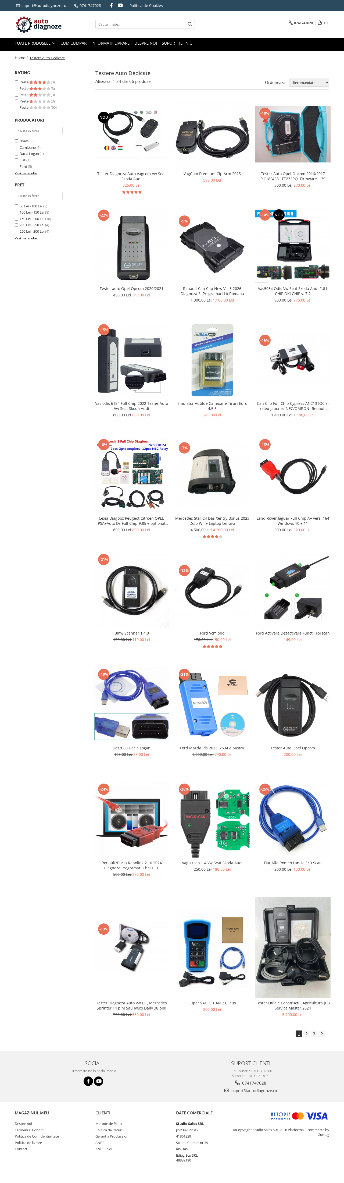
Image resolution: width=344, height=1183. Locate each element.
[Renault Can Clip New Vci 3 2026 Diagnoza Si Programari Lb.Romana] (212, 245)
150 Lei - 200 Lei (32, 218)
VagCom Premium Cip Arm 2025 (212, 173)
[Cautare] (190, 24)
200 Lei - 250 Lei (32, 224)
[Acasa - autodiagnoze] (42, 24)
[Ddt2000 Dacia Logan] (131, 705)
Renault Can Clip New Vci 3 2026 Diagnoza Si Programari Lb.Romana (212, 291)
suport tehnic (177, 43)
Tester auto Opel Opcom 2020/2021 (131, 288)
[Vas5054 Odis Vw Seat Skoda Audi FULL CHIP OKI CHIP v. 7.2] (293, 245)
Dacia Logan (29, 153)
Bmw (24, 141)
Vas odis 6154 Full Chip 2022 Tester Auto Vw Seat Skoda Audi (131, 406)
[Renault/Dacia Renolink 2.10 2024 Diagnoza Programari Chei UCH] (131, 820)
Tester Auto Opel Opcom (293, 747)
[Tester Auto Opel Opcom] (293, 705)
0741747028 (89, 5)
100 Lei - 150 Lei (32, 212)
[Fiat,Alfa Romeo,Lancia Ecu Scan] (293, 820)
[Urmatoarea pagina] (321, 1033)
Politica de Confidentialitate (37, 1136)
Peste (24, 82)
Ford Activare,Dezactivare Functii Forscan (293, 633)
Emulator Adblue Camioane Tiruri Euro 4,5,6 (212, 406)
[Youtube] (120, 5)
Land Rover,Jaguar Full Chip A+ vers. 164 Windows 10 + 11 (293, 521)
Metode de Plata (108, 1123)
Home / (22, 57)
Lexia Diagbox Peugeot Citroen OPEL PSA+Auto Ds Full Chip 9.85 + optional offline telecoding (131, 521)
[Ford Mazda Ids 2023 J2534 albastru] (212, 705)
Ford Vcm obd (212, 633)
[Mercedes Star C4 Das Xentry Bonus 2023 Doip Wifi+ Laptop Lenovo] (212, 475)
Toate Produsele (33, 43)
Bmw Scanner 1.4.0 (131, 633)
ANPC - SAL (104, 1148)
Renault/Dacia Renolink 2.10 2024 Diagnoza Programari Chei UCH (132, 865)
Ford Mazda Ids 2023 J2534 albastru (212, 747)
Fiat (23, 160)
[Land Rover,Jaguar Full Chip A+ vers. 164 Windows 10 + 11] (293, 475)
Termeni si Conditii (29, 1130)
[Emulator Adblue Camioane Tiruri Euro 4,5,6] (212, 360)
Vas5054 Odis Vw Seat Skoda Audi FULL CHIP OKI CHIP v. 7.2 (293, 291)
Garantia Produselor (111, 1136)
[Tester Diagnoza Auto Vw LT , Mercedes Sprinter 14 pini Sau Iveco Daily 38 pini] (131, 947)
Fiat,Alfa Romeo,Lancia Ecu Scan (293, 862)
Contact (21, 1148)
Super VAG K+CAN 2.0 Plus (212, 1002)
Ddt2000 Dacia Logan (131, 747)
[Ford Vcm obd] (212, 590)
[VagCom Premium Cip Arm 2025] (212, 134)
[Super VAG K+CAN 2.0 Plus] (212, 947)
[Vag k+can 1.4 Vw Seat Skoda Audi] (212, 820)
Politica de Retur (108, 1130)
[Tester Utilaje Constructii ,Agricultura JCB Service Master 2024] (293, 947)
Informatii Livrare (110, 43)
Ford (23, 166)
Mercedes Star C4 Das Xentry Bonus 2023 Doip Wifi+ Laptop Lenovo (212, 521)
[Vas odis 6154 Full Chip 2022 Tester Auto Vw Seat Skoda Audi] (131, 360)
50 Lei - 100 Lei (31, 206)
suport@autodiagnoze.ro (43, 5)
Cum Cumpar (73, 43)
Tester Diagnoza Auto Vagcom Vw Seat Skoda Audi (131, 176)
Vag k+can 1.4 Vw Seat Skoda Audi (212, 862)
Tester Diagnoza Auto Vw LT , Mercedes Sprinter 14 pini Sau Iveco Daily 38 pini (131, 1005)
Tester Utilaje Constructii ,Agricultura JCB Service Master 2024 (293, 1005)
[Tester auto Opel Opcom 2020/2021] (131, 245)
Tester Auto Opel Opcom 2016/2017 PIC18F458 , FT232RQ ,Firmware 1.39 (292, 176)
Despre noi (145, 43)
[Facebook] (111, 5)
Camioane (28, 147)
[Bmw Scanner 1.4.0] (131, 590)
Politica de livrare (28, 1142)
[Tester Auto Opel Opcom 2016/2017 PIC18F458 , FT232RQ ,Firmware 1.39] (293, 134)
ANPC (100, 1142)
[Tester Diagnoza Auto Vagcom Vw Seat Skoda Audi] (131, 134)
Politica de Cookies (146, 5)
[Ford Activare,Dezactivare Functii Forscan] (293, 590)
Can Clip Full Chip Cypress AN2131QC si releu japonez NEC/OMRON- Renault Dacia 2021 (293, 406)
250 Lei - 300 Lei (32, 231)
